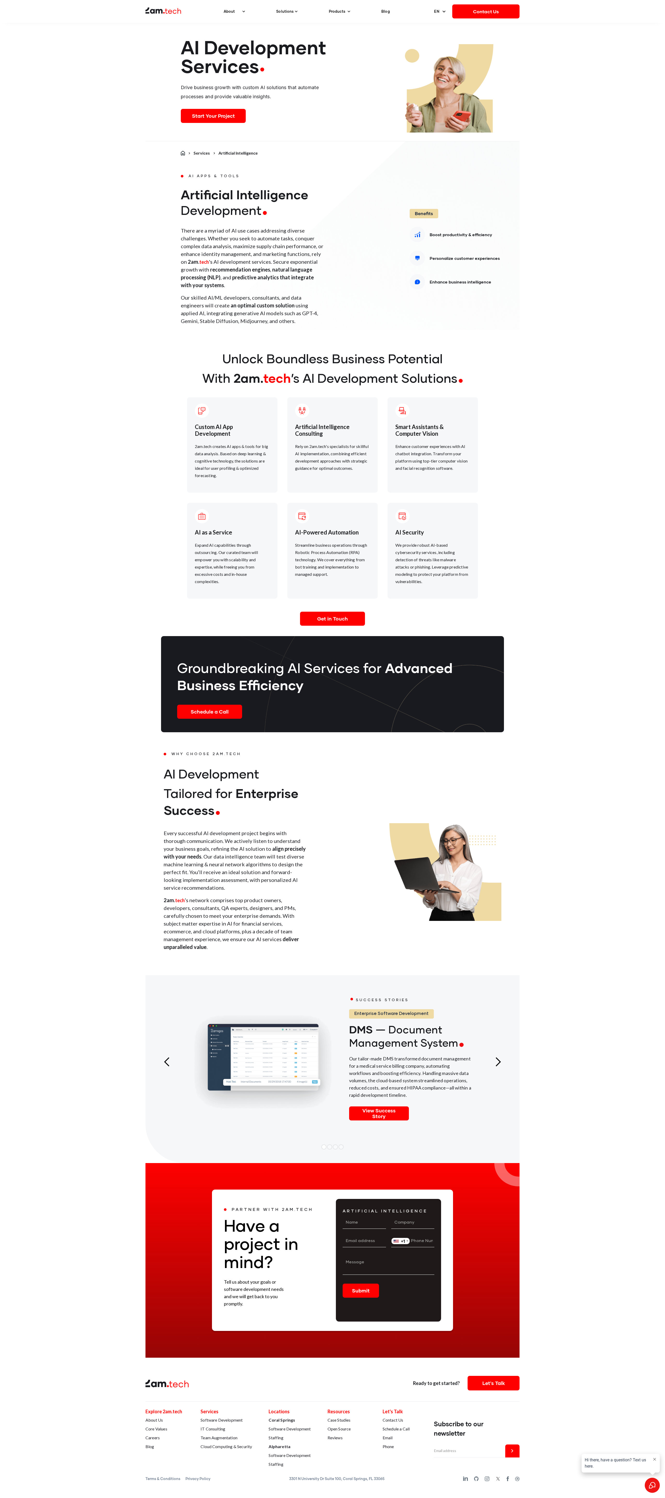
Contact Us (486, 11)
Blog (385, 11)
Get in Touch (332, 619)
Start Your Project (213, 116)
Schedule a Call (210, 712)
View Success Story (379, 1113)
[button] (234, 11)
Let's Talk (493, 1383)
